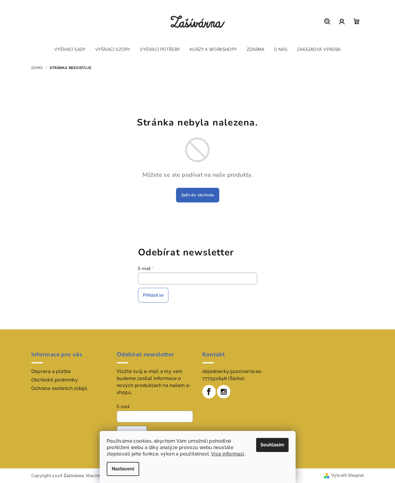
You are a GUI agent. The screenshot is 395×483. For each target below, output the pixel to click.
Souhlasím (272, 445)
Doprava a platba (51, 371)
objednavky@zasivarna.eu (232, 371)
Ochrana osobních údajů (59, 388)
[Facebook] (209, 391)
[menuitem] (70, 49)
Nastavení (123, 469)
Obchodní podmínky (54, 380)
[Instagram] (223, 391)
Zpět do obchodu (197, 195)
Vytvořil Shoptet (347, 475)
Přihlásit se (153, 295)
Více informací (227, 454)
